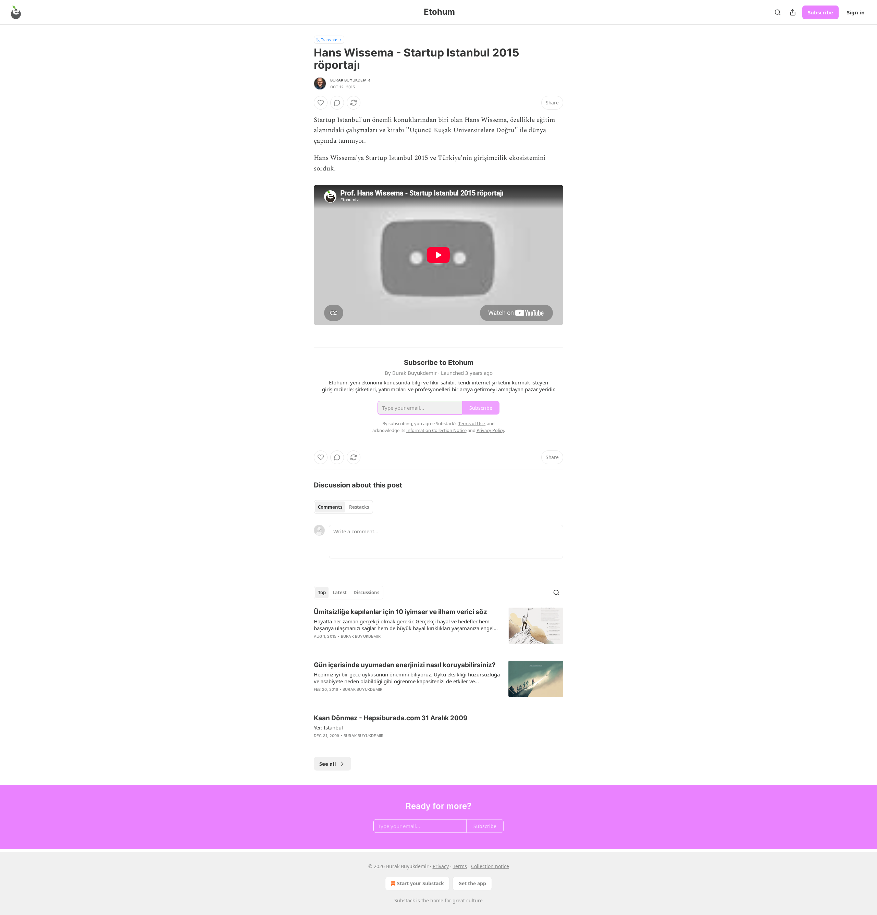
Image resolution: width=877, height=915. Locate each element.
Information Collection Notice (436, 430)
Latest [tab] (340, 592)
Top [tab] (322, 592)
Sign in (856, 12)
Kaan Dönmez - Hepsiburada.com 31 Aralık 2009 (391, 718)
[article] (438, 628)
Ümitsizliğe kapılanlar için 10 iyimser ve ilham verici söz (400, 612)
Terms (460, 866)
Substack (404, 900)
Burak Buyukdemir (350, 80)
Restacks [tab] (359, 507)
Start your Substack (420, 883)
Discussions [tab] (366, 592)
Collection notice (490, 866)
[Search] (778, 12)
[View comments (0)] (337, 103)
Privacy (441, 866)
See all (327, 763)
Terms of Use (471, 423)
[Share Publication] (793, 12)
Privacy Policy (490, 430)
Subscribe (820, 12)
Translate (329, 39)
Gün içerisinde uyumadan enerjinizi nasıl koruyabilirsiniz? (405, 665)
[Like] (321, 103)
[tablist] (343, 507)
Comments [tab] (330, 507)
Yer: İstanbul (328, 727)
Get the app (472, 883)
